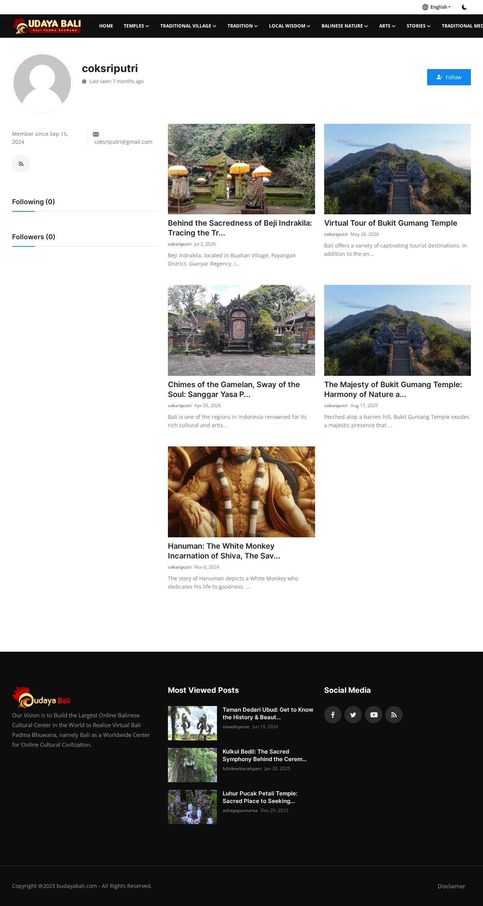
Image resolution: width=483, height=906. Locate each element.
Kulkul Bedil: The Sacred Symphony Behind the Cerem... (265, 755)
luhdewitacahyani (242, 768)
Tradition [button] (240, 26)
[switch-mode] (464, 7)
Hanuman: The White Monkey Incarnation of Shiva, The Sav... (224, 550)
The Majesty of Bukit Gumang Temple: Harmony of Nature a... (393, 389)
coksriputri (179, 244)
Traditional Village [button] (185, 26)
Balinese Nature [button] (342, 26)
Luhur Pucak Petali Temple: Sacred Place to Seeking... (260, 797)
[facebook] (332, 714)
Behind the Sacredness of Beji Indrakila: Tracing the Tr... (240, 227)
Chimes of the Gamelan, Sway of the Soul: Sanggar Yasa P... (234, 389)
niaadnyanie (236, 726)
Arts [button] (385, 26)
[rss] (394, 714)
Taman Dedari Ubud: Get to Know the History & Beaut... (268, 713)
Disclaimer (451, 886)
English (437, 6)
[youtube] (373, 714)
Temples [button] (134, 26)
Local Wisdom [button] (287, 26)
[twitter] (353, 714)
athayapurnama (240, 810)
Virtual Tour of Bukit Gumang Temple (390, 223)
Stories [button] (416, 26)
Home (106, 26)
